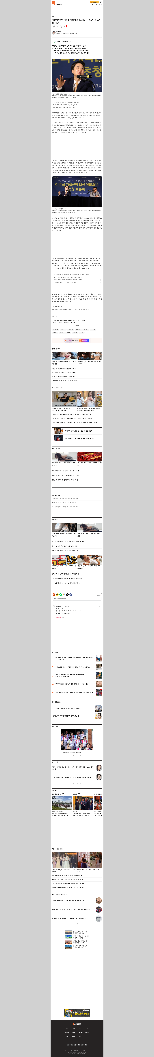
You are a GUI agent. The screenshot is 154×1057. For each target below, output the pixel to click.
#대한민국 (55, 330)
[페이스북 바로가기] (68, 1045)
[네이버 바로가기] (82, 1045)
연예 (80, 1036)
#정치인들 (63, 330)
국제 (87, 1029)
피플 (67, 1036)
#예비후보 (86, 330)
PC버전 (87, 1050)
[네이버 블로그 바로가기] (86, 1045)
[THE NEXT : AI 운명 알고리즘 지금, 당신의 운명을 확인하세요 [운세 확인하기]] (77, 340)
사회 (74, 1029)
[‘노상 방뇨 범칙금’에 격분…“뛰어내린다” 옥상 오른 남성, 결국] (99, 918)
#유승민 (75, 333)
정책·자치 (67, 1032)
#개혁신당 (78, 330)
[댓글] (65, 26)
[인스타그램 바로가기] (78, 1045)
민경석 (57, 32)
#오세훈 (81, 333)
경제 (80, 1029)
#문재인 (55, 333)
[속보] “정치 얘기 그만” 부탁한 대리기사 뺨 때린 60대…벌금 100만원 (71, 274)
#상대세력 (70, 330)
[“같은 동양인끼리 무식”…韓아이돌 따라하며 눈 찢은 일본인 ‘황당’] (99, 909)
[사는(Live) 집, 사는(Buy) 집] (99, 777)
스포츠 (73, 1036)
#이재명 (93, 330)
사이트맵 (83, 1050)
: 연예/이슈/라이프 (58, 894)
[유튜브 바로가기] (75, 1045)
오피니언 (54, 762)
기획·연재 (54, 790)
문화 (74, 1032)
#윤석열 (61, 333)
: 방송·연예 (57, 849)
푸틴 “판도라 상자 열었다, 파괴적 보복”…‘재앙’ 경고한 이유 (68, 277)
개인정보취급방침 (76, 1050)
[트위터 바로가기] (71, 1045)
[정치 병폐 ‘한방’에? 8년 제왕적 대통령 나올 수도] (99, 768)
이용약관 (70, 1050)
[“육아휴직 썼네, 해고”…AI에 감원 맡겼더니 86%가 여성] (99, 900)
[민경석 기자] (54, 33)
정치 (53, 17)
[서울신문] (57, 3)
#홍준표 (68, 333)
